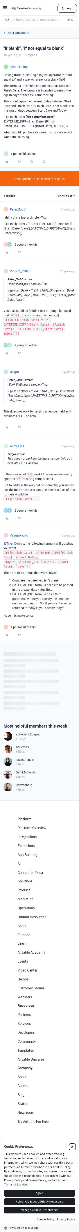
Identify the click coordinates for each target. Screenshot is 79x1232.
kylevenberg (24, 785)
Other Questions (18, 33)
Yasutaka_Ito (19, 535)
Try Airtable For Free (33, 1121)
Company (25, 1067)
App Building (27, 854)
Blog (21, 1094)
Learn (22, 943)
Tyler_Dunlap (19, 67)
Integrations (27, 836)
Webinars (25, 997)
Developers (26, 1032)
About (22, 1076)
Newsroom (26, 1112)
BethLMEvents (26, 772)
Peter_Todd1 (18, 209)
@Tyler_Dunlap (14, 543)
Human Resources (32, 917)
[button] (4, 9)
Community (27, 1041)
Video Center (27, 970)
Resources (26, 1005)
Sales (22, 925)
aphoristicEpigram (28, 734)
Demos (23, 979)
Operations (26, 908)
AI (19, 863)
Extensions (26, 845)
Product (24, 890)
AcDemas (22, 747)
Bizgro (14, 372)
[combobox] (39, 19)
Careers (23, 1085)
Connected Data (30, 872)
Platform (25, 818)
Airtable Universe (31, 1059)
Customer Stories (31, 988)
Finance (24, 934)
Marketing (25, 899)
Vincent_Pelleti (20, 271)
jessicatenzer (25, 759)
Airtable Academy (31, 952)
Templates (26, 1050)
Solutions (25, 881)
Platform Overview (32, 827)
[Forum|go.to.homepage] (26, 8)
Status (23, 1103)
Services (24, 1023)
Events (23, 961)
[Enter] (7, 19)
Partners (24, 1014)
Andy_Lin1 (17, 446)
